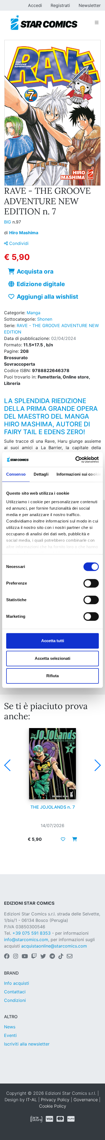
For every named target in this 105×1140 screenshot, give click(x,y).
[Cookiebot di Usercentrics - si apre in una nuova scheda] (75, 459)
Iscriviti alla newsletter (27, 1044)
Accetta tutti (52, 640)
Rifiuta (52, 675)
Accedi (35, 5)
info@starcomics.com (26, 939)
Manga (33, 312)
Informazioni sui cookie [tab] (79, 474)
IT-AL (31, 1099)
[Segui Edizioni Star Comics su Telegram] (52, 956)
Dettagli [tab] (41, 474)
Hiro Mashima (23, 232)
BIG (8, 222)
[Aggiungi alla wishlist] (63, 839)
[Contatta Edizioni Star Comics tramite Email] (69, 956)
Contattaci (15, 991)
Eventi (10, 1035)
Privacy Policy (55, 1099)
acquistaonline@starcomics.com (54, 946)
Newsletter (90, 5)
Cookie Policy (52, 1106)
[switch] (91, 583)
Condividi (18, 243)
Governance (86, 1099)
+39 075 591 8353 (31, 933)
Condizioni (15, 1000)
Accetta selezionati (52, 658)
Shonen (44, 319)
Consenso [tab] (16, 474)
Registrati (60, 5)
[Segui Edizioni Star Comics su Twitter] (43, 956)
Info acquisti (16, 983)
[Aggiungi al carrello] (73, 839)
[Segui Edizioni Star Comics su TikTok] (60, 956)
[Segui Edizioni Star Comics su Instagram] (15, 956)
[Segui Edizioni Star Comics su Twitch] (34, 956)
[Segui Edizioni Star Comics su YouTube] (25, 956)
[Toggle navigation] (97, 22)
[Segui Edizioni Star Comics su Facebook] (7, 956)
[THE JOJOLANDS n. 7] (52, 763)
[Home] (44, 22)
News (9, 1026)
